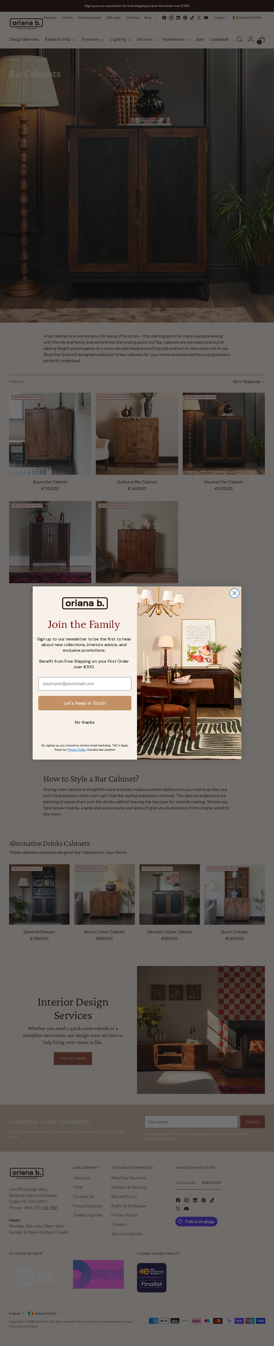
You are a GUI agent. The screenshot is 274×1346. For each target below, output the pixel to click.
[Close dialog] (234, 593)
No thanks (85, 722)
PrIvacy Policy (76, 749)
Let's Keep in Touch (85, 703)
